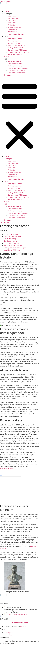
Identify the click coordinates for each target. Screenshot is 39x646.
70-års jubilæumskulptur (16, 45)
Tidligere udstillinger (15, 64)
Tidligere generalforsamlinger (18, 68)
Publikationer (12, 29)
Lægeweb (23, 626)
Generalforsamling (14, 27)
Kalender (7, 57)
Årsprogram (12, 16)
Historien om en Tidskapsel (17, 50)
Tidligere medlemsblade (16, 73)
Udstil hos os (12, 32)
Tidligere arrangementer (16, 66)
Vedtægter (11, 25)
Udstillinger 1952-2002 (16, 54)
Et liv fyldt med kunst (15, 48)
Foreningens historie (15, 39)
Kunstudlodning (13, 18)
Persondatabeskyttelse (16, 34)
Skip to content (5, 1)
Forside (6, 11)
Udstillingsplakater (14, 61)
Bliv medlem (8, 75)
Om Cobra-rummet (14, 43)
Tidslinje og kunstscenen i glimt (19, 52)
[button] (19, 115)
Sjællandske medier (7, 468)
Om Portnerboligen (14, 41)
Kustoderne (12, 23)
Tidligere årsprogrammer (16, 70)
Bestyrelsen (12, 20)
